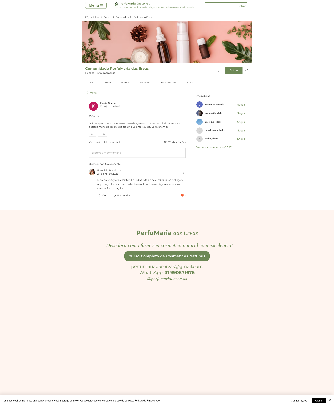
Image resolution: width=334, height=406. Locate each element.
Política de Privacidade (147, 400)
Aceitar (319, 400)
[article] (137, 149)
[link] (92, 82)
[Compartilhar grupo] (247, 70)
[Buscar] (217, 70)
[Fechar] (330, 400)
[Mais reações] (102, 134)
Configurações (299, 400)
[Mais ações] (183, 172)
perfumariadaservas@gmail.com (167, 266)
